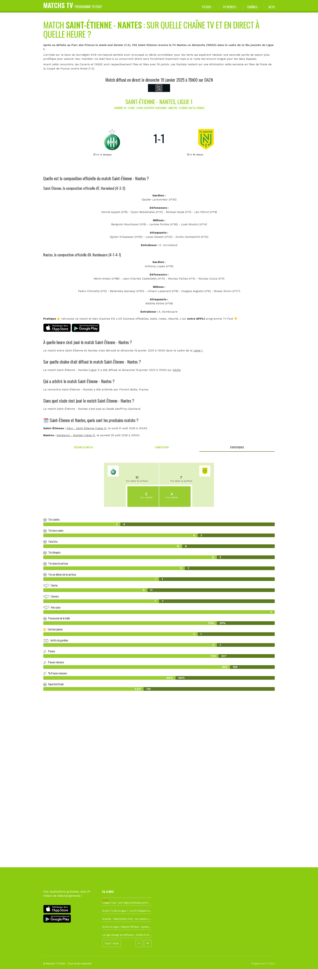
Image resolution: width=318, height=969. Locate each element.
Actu (271, 7)
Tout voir (112, 943)
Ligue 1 (197, 350)
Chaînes (252, 7)
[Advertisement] (159, 760)
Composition (162, 447)
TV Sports (229, 7)
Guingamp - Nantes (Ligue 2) (75, 435)
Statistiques (237, 447)
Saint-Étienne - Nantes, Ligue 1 (159, 101)
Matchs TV (72, 5)
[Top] (308, 960)
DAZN (177, 370)
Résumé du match (83, 447)
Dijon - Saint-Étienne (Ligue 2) (86, 428)
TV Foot (206, 7)
